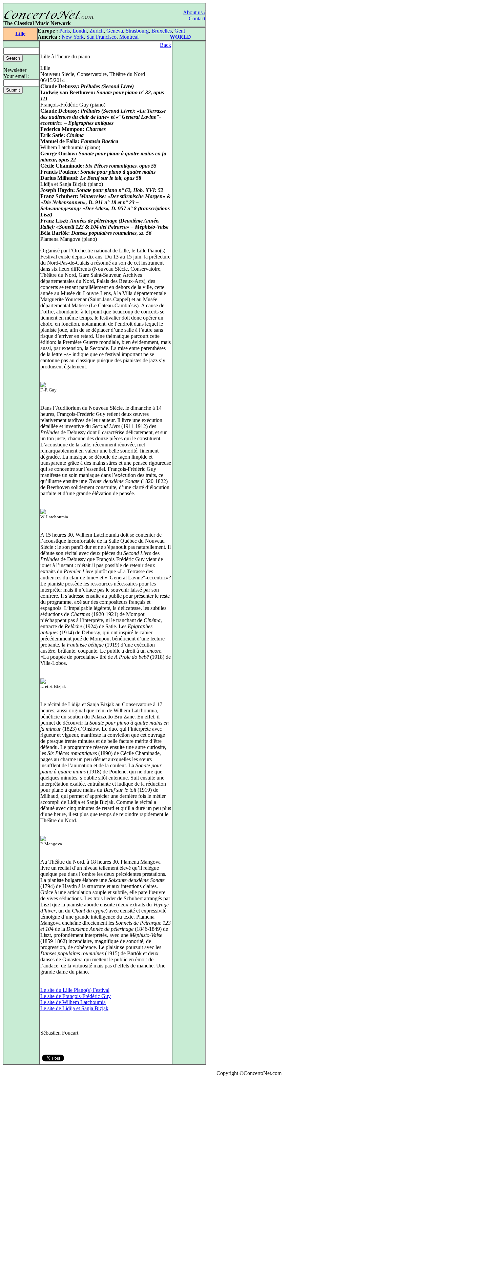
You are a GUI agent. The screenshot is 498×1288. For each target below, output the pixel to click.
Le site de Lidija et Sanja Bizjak (74, 1008)
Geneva (114, 31)
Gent (179, 31)
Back (165, 45)
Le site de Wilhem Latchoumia (73, 1002)
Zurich (96, 31)
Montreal (129, 37)
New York (73, 37)
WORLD (180, 37)
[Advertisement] (23, 1183)
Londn (79, 31)
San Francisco (101, 37)
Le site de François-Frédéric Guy (75, 996)
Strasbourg (137, 31)
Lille (20, 34)
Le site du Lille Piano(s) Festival (74, 990)
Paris (64, 31)
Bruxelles (161, 31)
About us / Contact (194, 15)
